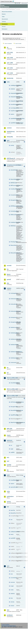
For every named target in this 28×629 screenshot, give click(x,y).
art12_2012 (10, 52)
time (12, 598)
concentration (13, 577)
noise (8, 491)
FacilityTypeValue (13, 211)
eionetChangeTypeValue (13, 104)
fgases (8, 274)
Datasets (4, 14)
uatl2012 (12, 452)
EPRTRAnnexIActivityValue (13, 206)
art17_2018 (10, 73)
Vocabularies (5, 24)
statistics (13, 593)
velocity (12, 601)
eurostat (9, 265)
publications (10, 496)
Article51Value (13, 170)
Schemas (4, 21)
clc (11, 445)
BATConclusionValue (13, 185)
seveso (9, 501)
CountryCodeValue (13, 195)
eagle (12, 448)
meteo (12, 589)
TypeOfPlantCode (13, 415)
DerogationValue (13, 200)
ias (7, 367)
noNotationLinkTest (13, 531)
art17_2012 (10, 68)
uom (8, 566)
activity (12, 145)
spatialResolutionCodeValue (13, 122)
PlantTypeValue (13, 241)
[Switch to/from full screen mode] (19, 3)
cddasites (13, 88)
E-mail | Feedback (5, 624)
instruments (13, 362)
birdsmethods (13, 304)
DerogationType (13, 406)
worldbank (10, 615)
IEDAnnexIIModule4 (11, 395)
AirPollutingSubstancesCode (13, 402)
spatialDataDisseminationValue (13, 118)
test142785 (13, 538)
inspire (9, 435)
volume (12, 605)
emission (13, 582)
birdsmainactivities (13, 298)
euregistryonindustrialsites (11, 165)
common (9, 127)
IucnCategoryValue (13, 108)
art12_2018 (10, 57)
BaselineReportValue (13, 179)
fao (8, 269)
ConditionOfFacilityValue (13, 189)
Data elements (5, 19)
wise (8, 610)
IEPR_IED (9, 428)
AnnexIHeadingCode (13, 382)
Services (4, 26)
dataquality (10, 136)
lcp (7, 470)
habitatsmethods (13, 344)
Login (17, 3)
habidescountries (13, 327)
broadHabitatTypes (13, 480)
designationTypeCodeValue (13, 101)
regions (12, 114)
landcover (9, 440)
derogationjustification (13, 322)
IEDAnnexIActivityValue (13, 214)
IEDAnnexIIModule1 (11, 377)
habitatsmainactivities (13, 339)
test (8, 506)
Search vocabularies (8, 43)
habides (9, 288)
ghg (8, 283)
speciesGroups (13, 487)
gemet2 (9, 279)
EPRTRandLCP (11, 158)
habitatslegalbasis (13, 332)
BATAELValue (13, 182)
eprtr (8, 140)
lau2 (8, 461)
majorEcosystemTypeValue (13, 110)
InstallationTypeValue (13, 222)
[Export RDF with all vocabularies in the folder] (24, 82)
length (12, 586)
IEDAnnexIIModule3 (11, 389)
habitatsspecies (13, 357)
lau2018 (9, 464)
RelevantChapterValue (13, 252)
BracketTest (13, 513)
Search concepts (18, 43)
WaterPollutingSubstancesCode (13, 422)
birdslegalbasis (13, 293)
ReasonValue (13, 245)
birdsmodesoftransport (13, 311)
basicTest (13, 510)
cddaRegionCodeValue (13, 85)
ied (7, 372)
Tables (3, 16)
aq (7, 47)
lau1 (8, 457)
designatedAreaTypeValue (13, 93)
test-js (12, 534)
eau (11, 519)
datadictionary (11, 131)
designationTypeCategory (13, 96)
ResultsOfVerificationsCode (13, 410)
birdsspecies (13, 317)
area (12, 573)
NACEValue (13, 225)
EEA (8, 1)
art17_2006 (10, 62)
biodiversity (10, 78)
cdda (8, 82)
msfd (8, 475)
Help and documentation (7, 11)
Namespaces (4, 29)
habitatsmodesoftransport (13, 351)
